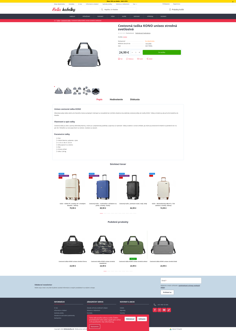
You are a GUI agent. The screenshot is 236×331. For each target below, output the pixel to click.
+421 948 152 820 (162, 305)
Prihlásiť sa (167, 292)
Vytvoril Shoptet (177, 329)
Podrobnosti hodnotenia (142, 33)
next (180, 191)
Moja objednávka (59, 4)
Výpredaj (122, 310)
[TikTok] (169, 310)
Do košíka (161, 52)
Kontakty (71, 4)
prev (55, 191)
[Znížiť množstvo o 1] (132, 52)
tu (113, 322)
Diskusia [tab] (135, 99)
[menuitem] (72, 16)
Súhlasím (142, 319)
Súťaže (122, 308)
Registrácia (176, 4)
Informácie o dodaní (92, 4)
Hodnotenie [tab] (116, 99)
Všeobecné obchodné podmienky (64, 315)
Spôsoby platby (107, 4)
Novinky (122, 313)
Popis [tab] (99, 99)
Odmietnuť (130, 319)
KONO (125, 37)
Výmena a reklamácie (122, 4)
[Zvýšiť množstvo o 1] (139, 52)
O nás (80, 4)
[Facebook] (155, 310)
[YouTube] (164, 310)
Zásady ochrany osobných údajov (97, 308)
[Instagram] (159, 310)
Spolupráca (57, 318)
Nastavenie (95, 327)
